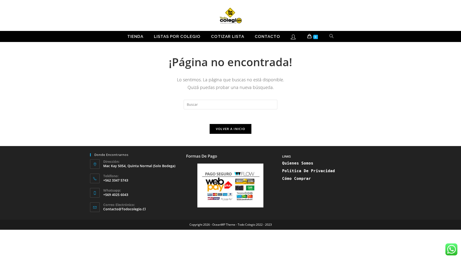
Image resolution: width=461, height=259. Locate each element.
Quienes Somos (297, 163)
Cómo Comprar (296, 178)
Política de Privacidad (308, 171)
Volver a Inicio (230, 129)
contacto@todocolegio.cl (124, 209)
